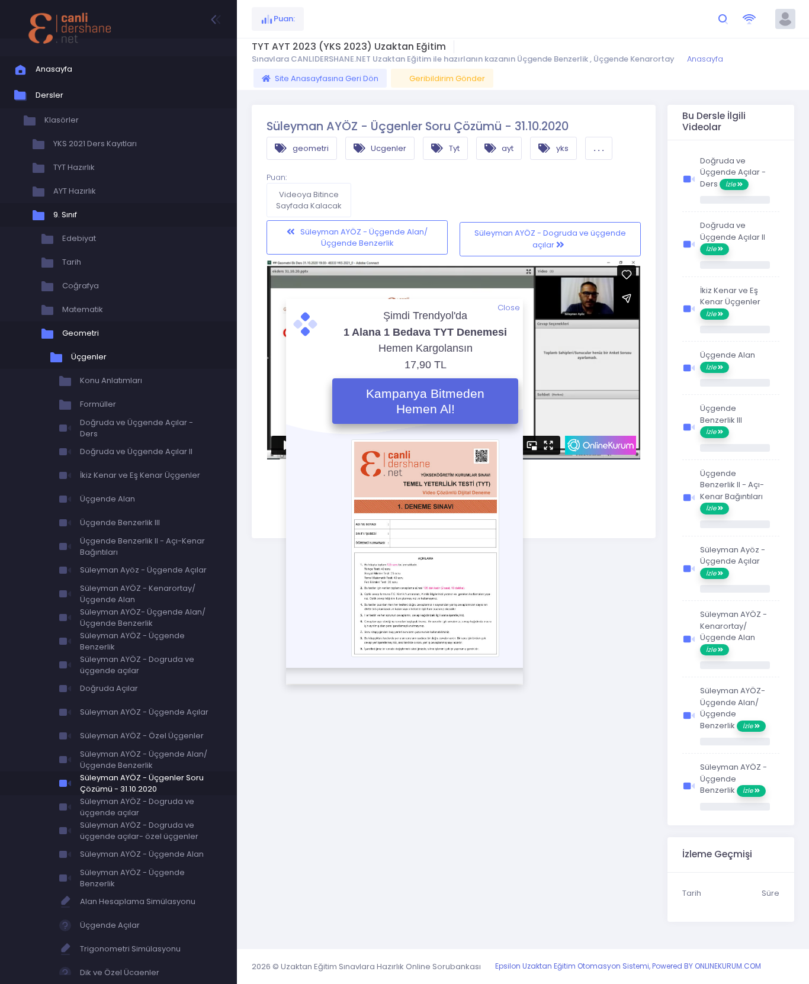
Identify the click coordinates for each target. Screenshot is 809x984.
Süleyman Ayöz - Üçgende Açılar (732, 561)
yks (561, 148)
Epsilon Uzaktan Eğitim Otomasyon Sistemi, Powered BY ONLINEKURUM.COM (628, 966)
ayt (506, 148)
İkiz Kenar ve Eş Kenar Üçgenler (730, 302)
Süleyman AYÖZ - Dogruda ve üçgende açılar (550, 238)
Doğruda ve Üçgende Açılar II (732, 236)
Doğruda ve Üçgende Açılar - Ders (733, 172)
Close (508, 307)
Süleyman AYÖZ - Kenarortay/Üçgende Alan (733, 631)
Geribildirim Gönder (447, 78)
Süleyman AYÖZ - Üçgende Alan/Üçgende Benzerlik (363, 237)
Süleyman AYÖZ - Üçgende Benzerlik (733, 778)
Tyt (453, 148)
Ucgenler (387, 148)
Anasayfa (704, 59)
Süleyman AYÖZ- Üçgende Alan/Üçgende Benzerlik (732, 708)
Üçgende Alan (727, 360)
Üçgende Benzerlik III (721, 419)
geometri (310, 148)
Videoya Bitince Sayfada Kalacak (309, 200)
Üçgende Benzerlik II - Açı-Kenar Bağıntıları (732, 490)
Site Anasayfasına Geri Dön (326, 78)
